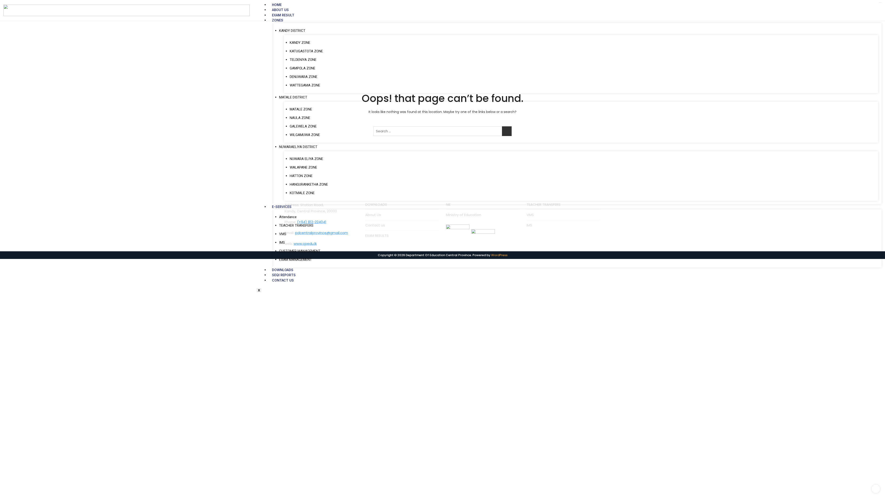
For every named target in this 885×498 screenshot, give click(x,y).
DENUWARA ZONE (303, 77)
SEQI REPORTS (284, 275)
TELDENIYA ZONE (303, 60)
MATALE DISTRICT (293, 97)
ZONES (277, 20)
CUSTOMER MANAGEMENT (299, 251)
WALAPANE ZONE (303, 167)
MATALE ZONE (301, 109)
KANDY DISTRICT (292, 31)
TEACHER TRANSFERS (296, 225)
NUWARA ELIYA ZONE (306, 159)
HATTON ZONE (301, 176)
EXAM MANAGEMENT (295, 260)
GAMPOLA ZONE (302, 68)
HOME (277, 5)
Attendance (288, 217)
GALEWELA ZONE (303, 126)
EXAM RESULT (283, 15)
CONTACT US (283, 280)
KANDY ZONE (300, 43)
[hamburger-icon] (880, 2)
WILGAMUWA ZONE (305, 135)
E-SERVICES (282, 207)
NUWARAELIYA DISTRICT (298, 147)
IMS (282, 242)
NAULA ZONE (300, 118)
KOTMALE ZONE (302, 193)
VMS (282, 234)
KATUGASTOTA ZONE (306, 51)
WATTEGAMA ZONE (305, 85)
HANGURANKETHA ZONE (309, 184)
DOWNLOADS (282, 270)
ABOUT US (280, 10)
